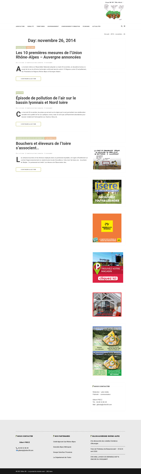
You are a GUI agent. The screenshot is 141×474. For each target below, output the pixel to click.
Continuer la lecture (28, 79)
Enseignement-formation (71, 26)
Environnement (53, 26)
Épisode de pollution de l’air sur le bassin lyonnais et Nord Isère (46, 100)
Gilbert (50, 62)
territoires (31, 47)
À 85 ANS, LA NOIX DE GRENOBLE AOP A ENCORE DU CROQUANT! (105, 458)
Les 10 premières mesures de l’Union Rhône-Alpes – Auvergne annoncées (49, 55)
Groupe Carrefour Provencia (62, 452)
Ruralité (31, 26)
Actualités (96, 26)
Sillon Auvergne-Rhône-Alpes (106, 436)
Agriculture (20, 26)
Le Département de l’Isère (62, 457)
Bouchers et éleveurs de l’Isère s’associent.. (43, 146)
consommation (50, 138)
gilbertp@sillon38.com (25, 450)
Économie (86, 26)
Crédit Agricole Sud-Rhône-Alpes (64, 442)
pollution (19, 92)
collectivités (21, 47)
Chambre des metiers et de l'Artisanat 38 (30, 138)
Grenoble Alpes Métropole (62, 447)
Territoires (41, 26)
